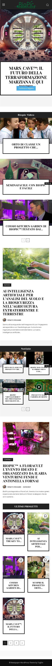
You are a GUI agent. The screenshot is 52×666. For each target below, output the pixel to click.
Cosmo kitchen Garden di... (14, 585)
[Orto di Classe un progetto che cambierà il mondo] (26, 131)
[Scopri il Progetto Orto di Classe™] (38, 567)
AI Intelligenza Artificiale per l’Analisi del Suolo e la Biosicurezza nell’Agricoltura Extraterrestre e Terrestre (23, 302)
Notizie (7, 285)
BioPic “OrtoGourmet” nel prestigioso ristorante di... (13, 398)
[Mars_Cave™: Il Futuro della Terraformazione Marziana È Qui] (26, 35)
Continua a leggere (26, 88)
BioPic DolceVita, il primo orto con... (39, 369)
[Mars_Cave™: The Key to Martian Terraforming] (14, 523)
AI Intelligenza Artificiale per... (38, 542)
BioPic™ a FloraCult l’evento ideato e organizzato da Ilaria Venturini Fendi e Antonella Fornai (25, 473)
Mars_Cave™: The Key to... (14, 539)
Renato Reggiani (26, 85)
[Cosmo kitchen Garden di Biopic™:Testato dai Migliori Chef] (26, 213)
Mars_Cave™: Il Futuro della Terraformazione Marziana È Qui (26, 75)
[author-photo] (5, 320)
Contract (8, 460)
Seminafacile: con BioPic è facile (26, 187)
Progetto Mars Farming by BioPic (39, 396)
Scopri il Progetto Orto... (38, 585)
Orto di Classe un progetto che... (26, 146)
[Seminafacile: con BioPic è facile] (26, 172)
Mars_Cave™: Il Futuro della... (14, 627)
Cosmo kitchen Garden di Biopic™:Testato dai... (26, 228)
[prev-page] (23, 240)
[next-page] (28, 240)
